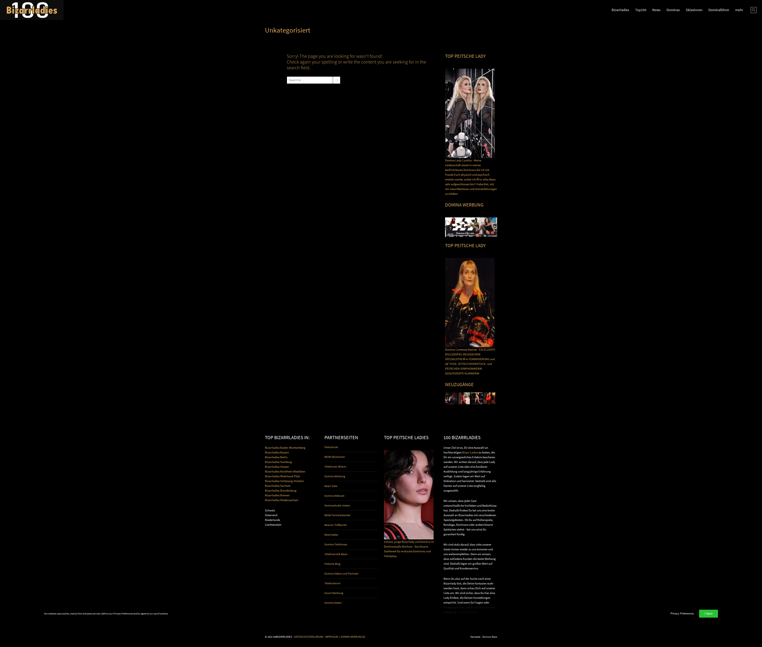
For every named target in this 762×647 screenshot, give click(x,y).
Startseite (475, 636)
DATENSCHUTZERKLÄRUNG (308, 636)
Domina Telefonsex (335, 544)
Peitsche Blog (332, 564)
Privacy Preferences (682, 613)
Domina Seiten (333, 603)
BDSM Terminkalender (337, 515)
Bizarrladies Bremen (277, 495)
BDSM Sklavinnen (334, 457)
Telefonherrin (332, 583)
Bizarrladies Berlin (276, 457)
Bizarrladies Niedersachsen (281, 500)
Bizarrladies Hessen (277, 467)
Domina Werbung (334, 476)
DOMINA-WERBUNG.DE (353, 636)
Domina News (489, 636)
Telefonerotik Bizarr (336, 554)
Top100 (640, 10)
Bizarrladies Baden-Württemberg (285, 447)
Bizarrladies (620, 10)
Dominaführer (718, 10)
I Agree (708, 613)
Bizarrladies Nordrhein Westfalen (285, 471)
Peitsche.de (331, 447)
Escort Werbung (333, 593)
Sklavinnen (694, 10)
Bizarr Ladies (470, 452)
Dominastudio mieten (337, 505)
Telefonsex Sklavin (335, 466)
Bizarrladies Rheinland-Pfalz (282, 476)
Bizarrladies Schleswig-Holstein (284, 481)
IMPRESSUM (331, 636)
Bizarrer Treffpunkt (335, 525)
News (656, 10)
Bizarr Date (330, 486)
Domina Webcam (334, 496)
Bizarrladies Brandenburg (280, 490)
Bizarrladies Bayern (277, 452)
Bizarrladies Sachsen (278, 486)
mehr (739, 10)
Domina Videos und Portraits (341, 573)
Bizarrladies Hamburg (278, 462)
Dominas (673, 10)
